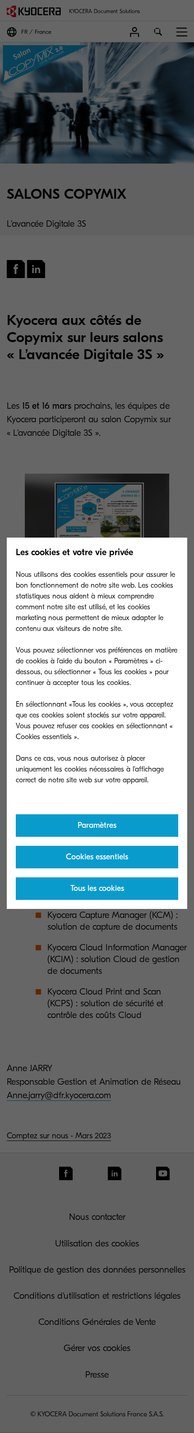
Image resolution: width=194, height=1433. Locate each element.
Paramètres (97, 825)
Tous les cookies (97, 888)
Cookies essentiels (97, 857)
